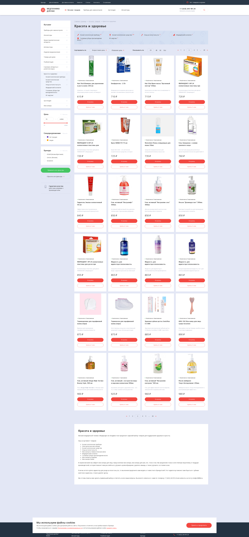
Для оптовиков (53, 2)
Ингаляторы (125, 10)
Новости (79, 2)
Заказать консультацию (187, 11)
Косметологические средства (52, 81)
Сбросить (65, 114)
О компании (107, 2)
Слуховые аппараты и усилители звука (51, 68)
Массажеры (48, 106)
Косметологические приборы (55, 77)
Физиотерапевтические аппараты (51, 41)
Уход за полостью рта (53, 85)
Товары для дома (49, 57)
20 (204, 50)
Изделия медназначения (52, 52)
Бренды (43, 2)
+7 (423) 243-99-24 (188, 9)
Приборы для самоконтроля (92, 10)
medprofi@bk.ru (198, 478)
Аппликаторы (48, 47)
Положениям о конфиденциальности (70, 528)
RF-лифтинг (49, 95)
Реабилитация (48, 62)
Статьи (88, 2)
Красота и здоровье (50, 74)
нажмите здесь (112, 528)
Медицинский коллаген (53, 87)
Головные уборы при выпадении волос (53, 91)
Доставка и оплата (68, 2)
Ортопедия (111, 10)
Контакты (97, 2)
